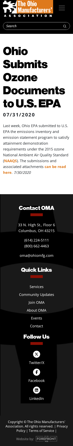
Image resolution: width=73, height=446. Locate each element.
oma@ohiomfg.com (37, 255)
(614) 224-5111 (36, 240)
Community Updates (36, 294)
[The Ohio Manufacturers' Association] (28, 8)
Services (37, 286)
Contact (36, 326)
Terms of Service (41, 430)
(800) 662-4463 (36, 246)
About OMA (36, 310)
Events (36, 318)
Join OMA (36, 302)
